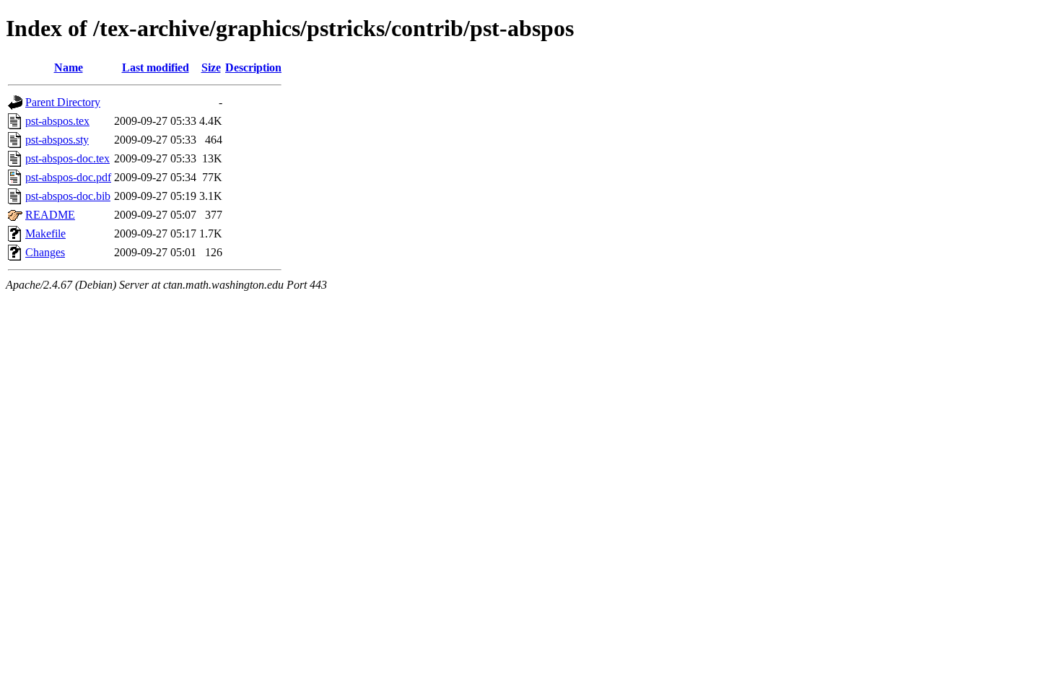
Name (68, 67)
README (50, 215)
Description (253, 67)
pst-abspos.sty (57, 140)
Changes (45, 252)
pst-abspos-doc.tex (67, 158)
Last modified (155, 67)
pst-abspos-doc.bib (67, 196)
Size (211, 67)
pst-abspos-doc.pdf (68, 177)
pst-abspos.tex (57, 121)
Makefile (45, 233)
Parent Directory (62, 102)
